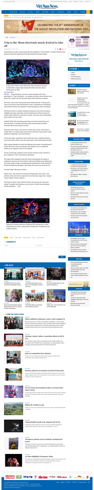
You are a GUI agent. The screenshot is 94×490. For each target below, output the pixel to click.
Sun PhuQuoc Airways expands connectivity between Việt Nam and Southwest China (79, 240)
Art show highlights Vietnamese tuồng (39, 456)
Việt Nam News (47, 6)
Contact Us (87, 1)
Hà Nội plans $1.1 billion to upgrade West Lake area (79, 175)
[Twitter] (57, 49)
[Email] (65, 49)
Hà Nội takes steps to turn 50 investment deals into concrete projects (78, 189)
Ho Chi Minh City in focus (77, 15)
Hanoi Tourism (66, 15)
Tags (6, 237)
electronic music (27, 237)
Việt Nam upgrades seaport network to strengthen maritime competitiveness (79, 264)
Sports (53, 12)
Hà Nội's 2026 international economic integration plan (79, 193)
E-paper (73, 69)
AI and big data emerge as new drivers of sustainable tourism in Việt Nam (34, 284)
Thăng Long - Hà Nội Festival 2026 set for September (56, 305)
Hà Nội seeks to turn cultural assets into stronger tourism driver (79, 208)
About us (68, 482)
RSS (89, 482)
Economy (22, 12)
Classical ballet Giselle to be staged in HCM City (42, 422)
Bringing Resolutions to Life (18, 15)
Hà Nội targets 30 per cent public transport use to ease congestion (78, 212)
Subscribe (73, 74)
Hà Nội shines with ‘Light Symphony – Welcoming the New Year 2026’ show (79, 170)
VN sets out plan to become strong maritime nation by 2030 (79, 143)
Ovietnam (76, 1)
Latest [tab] (72, 85)
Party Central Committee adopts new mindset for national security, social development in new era (79, 148)
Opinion (69, 12)
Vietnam (11, 237)
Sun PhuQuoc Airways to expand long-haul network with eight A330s (79, 250)
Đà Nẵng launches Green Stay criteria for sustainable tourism (12, 283)
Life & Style (45, 12)
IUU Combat (16, 17)
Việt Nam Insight (7, 17)
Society (37, 12)
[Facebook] (55, 49)
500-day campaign (26, 17)
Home (7, 37)
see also (9, 265)
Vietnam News (18, 237)
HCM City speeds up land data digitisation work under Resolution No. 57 (83, 122)
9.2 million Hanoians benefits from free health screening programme (79, 165)
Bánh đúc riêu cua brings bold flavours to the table (78, 304)
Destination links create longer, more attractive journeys (33, 305)
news (33, 237)
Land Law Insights (56, 15)
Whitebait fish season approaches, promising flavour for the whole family (79, 293)
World (75, 12)
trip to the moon (40, 237)
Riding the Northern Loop (34, 405)
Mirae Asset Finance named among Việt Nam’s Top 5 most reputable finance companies (79, 245)
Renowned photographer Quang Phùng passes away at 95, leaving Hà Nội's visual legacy (13, 306)
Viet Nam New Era (30, 15)
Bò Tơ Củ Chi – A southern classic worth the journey (83, 129)
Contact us (74, 482)
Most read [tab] (84, 85)
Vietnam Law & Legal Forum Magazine (59, 1)
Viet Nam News (9, 92)
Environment (61, 12)
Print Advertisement (75, 76)
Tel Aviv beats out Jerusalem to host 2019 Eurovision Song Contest (44, 389)
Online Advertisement (76, 78)
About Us (81, 1)
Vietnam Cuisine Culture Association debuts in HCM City (44, 337)
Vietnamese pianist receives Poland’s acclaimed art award (44, 440)
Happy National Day (38, 17)
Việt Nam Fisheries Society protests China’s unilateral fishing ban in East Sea (79, 275)
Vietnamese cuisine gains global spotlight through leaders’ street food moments (79, 299)
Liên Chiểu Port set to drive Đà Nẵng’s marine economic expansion (83, 114)
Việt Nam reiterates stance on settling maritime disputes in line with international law (79, 269)
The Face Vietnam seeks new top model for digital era (55, 283)
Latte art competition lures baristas (38, 353)
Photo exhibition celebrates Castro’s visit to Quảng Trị (45, 319)
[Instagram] (62, 49)
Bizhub (70, 1)
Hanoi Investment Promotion (43, 15)
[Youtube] (60, 49)
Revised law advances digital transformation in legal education (83, 91)
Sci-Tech (30, 12)
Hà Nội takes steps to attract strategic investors (79, 197)
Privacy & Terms (83, 482)
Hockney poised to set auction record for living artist (44, 370)
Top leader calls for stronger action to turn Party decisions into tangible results (79, 153)
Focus (6, 15)
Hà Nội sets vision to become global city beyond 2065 (79, 216)
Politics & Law (13, 12)
